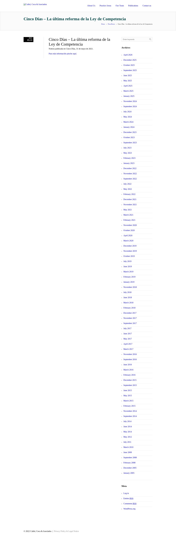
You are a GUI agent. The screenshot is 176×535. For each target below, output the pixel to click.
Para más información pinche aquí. (63, 54)
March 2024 (128, 122)
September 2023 (130, 142)
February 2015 (129, 406)
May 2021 (127, 210)
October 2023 (129, 137)
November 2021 (130, 204)
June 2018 (127, 297)
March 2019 (128, 272)
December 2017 (129, 313)
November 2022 (130, 173)
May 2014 (127, 432)
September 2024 (130, 106)
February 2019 (129, 277)
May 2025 (127, 81)
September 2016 (130, 359)
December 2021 (129, 199)
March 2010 (128, 447)
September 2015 (130, 385)
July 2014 (127, 421)
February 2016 (129, 375)
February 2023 (129, 158)
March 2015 (128, 401)
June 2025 (127, 75)
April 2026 (127, 55)
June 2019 (127, 266)
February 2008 (129, 463)
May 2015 (127, 395)
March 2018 (128, 303)
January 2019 (128, 282)
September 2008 (130, 457)
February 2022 (129, 194)
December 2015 (129, 380)
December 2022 (129, 168)
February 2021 (129, 220)
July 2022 (127, 184)
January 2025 (128, 96)
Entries (128, 498)
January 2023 (128, 163)
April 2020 (127, 235)
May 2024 (127, 117)
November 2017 (130, 318)
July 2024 (127, 111)
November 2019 (130, 251)
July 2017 (127, 328)
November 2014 (130, 411)
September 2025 (130, 70)
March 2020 (128, 241)
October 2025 (129, 65)
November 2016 (130, 354)
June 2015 (127, 390)
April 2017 (127, 344)
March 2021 (128, 215)
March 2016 (128, 370)
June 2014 (127, 426)
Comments (129, 503)
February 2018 (129, 308)
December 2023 (129, 132)
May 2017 (127, 339)
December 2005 (129, 468)
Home (103, 24)
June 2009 (127, 452)
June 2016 (127, 364)
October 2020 (129, 230)
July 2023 (127, 148)
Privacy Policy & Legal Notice (66, 531)
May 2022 (127, 189)
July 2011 (127, 442)
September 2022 (130, 179)
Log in (126, 493)
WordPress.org (129, 509)
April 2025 (127, 86)
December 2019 (129, 246)
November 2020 (130, 225)
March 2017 (128, 349)
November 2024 (130, 101)
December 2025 (129, 60)
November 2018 (130, 287)
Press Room (111, 24)
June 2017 (127, 333)
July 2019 (127, 261)
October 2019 (129, 256)
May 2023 (127, 153)
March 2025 (128, 91)
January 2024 (128, 127)
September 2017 (130, 323)
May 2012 (127, 437)
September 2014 (130, 416)
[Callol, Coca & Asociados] (44, 6)
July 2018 (127, 292)
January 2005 (128, 473)
